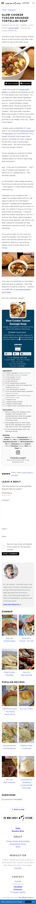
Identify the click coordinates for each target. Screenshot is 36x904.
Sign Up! (18, 868)
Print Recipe (26, 83)
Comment (6, 500)
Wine (22, 831)
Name (4, 529)
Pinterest (18, 889)
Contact (18, 881)
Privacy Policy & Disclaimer (18, 841)
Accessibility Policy (18, 844)
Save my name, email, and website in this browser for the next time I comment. (19, 546)
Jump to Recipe (12, 83)
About (18, 846)
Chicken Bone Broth (27, 131)
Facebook (26, 354)
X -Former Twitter (18, 892)
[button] (15, 344)
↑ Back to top (18, 809)
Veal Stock (9, 133)
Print (9, 354)
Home (4, 10)
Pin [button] (17, 354)
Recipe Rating (7, 493)
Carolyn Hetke (21, 332)
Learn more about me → (12, 604)
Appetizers (12, 10)
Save (17, 349)
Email (4, 536)
